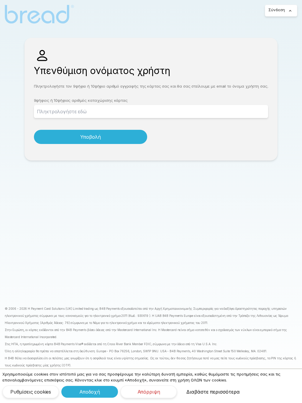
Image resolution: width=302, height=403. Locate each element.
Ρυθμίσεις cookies (30, 392)
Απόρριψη (148, 392)
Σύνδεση (276, 9)
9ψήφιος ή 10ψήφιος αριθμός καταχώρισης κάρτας (81, 100)
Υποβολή (90, 137)
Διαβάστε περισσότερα (213, 392)
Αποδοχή (89, 392)
